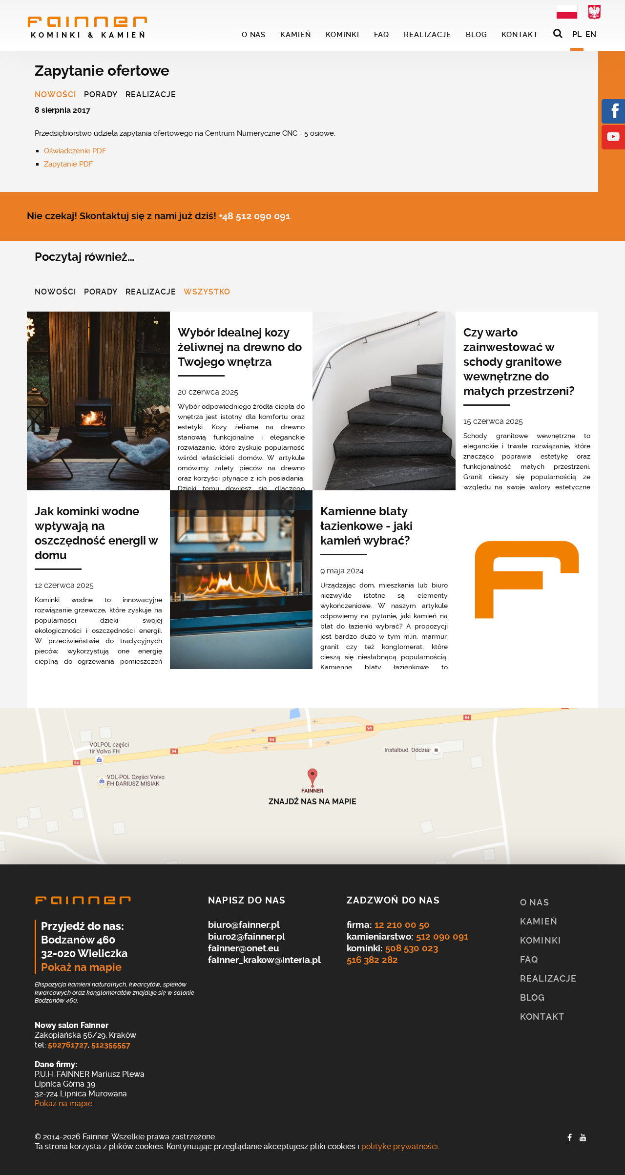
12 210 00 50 (402, 924)
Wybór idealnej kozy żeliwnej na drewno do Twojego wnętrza (240, 347)
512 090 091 (442, 936)
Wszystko (207, 292)
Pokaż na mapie (81, 967)
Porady (101, 95)
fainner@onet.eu (243, 948)
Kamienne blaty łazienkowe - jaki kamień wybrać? (366, 525)
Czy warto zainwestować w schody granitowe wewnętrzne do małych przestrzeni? (519, 362)
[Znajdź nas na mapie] (312, 786)
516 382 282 (372, 959)
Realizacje (150, 95)
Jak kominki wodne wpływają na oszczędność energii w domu (96, 533)
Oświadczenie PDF (75, 151)
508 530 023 (411, 948)
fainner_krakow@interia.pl (264, 959)
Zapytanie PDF (68, 164)
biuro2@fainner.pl (246, 936)
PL (577, 34)
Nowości (55, 95)
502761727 (68, 1044)
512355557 (110, 1044)
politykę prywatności (399, 1146)
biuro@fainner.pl (244, 924)
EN (590, 34)
